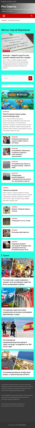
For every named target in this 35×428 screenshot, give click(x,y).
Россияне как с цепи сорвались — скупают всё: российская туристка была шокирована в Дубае (17, 282)
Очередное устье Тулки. (21, 221)
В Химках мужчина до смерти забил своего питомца (20, 141)
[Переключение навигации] (3, 16)
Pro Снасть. (9, 6)
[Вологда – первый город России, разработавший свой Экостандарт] (17, 43)
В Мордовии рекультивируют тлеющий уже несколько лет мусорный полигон (21, 178)
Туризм (6, 255)
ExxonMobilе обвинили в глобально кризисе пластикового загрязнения (21, 153)
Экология (6, 51)
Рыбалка (5, 188)
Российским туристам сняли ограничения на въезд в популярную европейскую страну (17, 312)
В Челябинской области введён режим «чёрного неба (21, 165)
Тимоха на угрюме (10, 190)
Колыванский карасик (20, 232)
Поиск (30, 78)
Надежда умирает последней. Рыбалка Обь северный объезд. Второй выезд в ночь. (21, 246)
